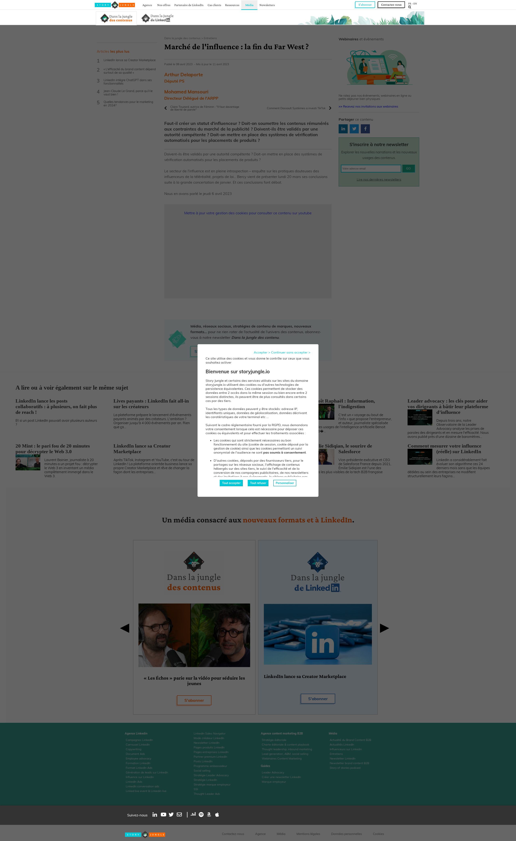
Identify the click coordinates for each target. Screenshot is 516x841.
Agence (147, 5)
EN (415, 3)
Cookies (378, 834)
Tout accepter (231, 483)
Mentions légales (308, 834)
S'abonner (365, 4)
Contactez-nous (391, 4)
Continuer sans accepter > (290, 352)
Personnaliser (285, 483)
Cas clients (214, 5)
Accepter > (262, 352)
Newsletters (267, 5)
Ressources (232, 5)
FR (409, 3)
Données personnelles (346, 834)
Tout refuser (258, 483)
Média (249, 5)
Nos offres (163, 5)
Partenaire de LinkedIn (189, 5)
